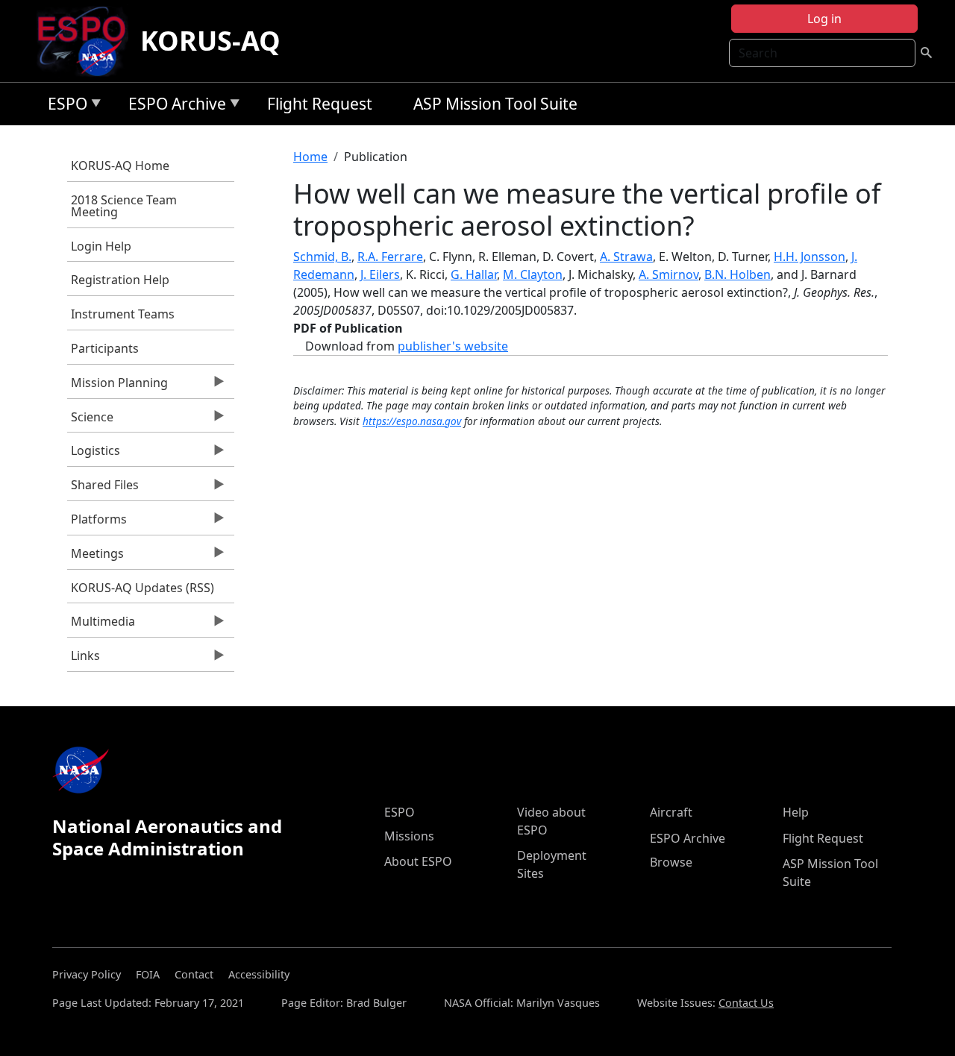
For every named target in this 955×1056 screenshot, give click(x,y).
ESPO (63, 106)
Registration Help (120, 279)
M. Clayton (533, 274)
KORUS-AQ (210, 40)
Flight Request (319, 103)
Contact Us (746, 1003)
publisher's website (453, 346)
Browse (671, 862)
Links (83, 659)
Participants (105, 348)
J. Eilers (380, 274)
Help (796, 812)
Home (310, 156)
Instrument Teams (123, 314)
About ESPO (418, 861)
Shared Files (103, 488)
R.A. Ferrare (390, 256)
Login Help (101, 246)
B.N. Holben (737, 274)
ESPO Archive (173, 106)
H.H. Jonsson (809, 256)
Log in (824, 18)
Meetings (95, 557)
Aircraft (671, 812)
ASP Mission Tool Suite (495, 103)
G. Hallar (474, 274)
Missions (409, 836)
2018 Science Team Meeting (124, 206)
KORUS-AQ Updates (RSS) (142, 587)
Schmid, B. (322, 256)
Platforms (97, 523)
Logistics (93, 454)
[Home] (87, 41)
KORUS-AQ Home (120, 165)
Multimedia (101, 625)
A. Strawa (626, 256)
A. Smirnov (668, 274)
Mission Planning (117, 386)
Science (90, 421)
